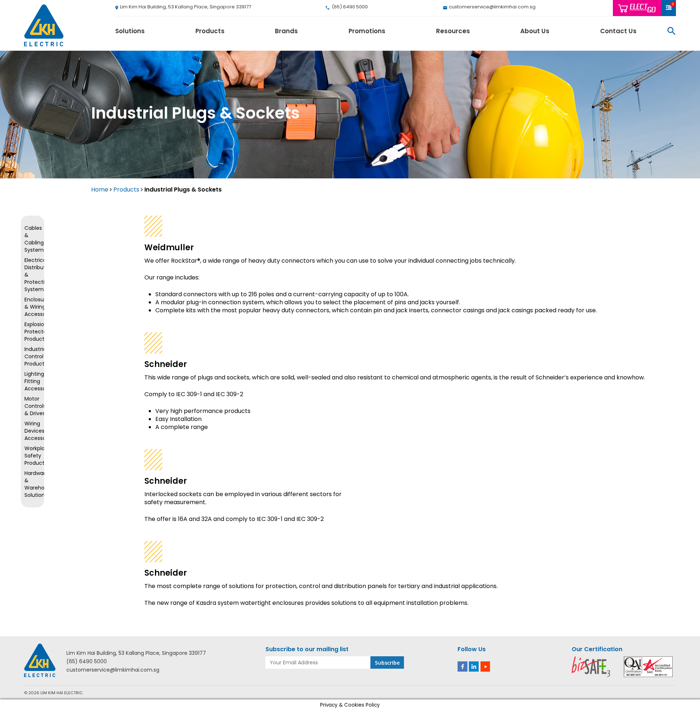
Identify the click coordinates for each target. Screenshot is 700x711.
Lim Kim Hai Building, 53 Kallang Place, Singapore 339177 (136, 653)
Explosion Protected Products (32, 332)
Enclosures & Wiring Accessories (32, 307)
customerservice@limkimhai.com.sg (112, 670)
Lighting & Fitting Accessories (32, 381)
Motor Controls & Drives (32, 406)
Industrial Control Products (32, 356)
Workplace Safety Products (32, 456)
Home (99, 189)
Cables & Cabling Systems (32, 239)
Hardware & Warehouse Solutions (32, 484)
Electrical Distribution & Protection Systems (32, 274)
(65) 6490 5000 (86, 661)
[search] (671, 31)
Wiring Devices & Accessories (32, 431)
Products (126, 189)
